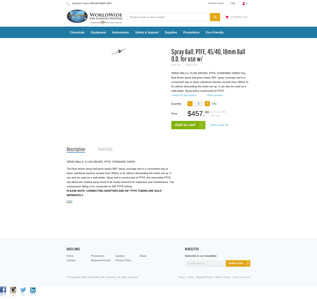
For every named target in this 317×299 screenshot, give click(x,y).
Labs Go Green (241, 277)
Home (70, 255)
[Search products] (215, 17)
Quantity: (176, 103)
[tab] (76, 149)
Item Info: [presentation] (105, 149)
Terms (182, 277)
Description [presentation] (76, 149)
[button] (207, 103)
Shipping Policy (204, 277)
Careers (120, 255)
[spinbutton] (198, 103)
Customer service (216, 3)
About (143, 255)
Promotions (97, 255)
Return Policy (223, 277)
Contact (71, 260)
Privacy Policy (123, 260)
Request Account (101, 260)
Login (232, 3)
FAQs (190, 277)
